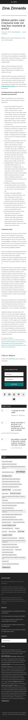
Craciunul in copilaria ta (10, 341)
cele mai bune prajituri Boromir (8, 508)
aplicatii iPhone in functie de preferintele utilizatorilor (12, 484)
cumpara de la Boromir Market (18, 522)
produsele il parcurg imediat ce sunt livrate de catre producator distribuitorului (13, 541)
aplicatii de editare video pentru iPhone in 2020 (10, 481)
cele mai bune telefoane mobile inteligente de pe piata (12, 514)
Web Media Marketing (20, 714)
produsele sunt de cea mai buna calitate (9, 544)
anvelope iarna (7, 476)
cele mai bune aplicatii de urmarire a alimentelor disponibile (13, 502)
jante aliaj (21, 531)
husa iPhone (4, 531)
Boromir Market (5, 493)
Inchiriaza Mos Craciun (7, 343)
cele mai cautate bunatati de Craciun (9, 517)
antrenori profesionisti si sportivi (8, 472)
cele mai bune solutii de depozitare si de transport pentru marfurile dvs (12, 511)
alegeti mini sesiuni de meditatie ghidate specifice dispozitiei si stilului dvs (13, 467)
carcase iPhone (5, 500)
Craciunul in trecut (21, 341)
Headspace (17, 528)
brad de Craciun (15, 493)
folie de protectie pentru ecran (7, 528)
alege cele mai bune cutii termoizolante (9, 464)
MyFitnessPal (21, 538)
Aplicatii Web (6, 490)
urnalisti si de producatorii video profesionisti (10, 563)
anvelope (20, 471)
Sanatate (10, 338)
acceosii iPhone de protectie (7, 461)
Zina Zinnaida (14, 8)
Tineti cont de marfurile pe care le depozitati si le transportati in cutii (13, 558)
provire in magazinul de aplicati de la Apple (10, 547)
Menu (15, 2)
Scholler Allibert (18, 549)
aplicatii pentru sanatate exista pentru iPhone (10, 486)
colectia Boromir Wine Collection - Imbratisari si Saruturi (12, 519)
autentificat (12, 359)
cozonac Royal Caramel (6, 522)
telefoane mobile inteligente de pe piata (9, 554)
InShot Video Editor (12, 531)
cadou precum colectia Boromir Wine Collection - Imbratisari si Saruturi (13, 497)
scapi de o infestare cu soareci (7, 549)
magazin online (7, 535)
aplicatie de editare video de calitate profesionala (11, 479)
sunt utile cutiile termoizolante (7, 552)
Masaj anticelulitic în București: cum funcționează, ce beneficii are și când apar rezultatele (18, 426)
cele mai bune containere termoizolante (9, 505)
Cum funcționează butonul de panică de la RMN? (13, 616)
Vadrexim (6, 567)
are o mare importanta (17, 489)
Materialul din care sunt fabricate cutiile (9, 538)
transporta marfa (5, 561)
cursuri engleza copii (9, 525)
